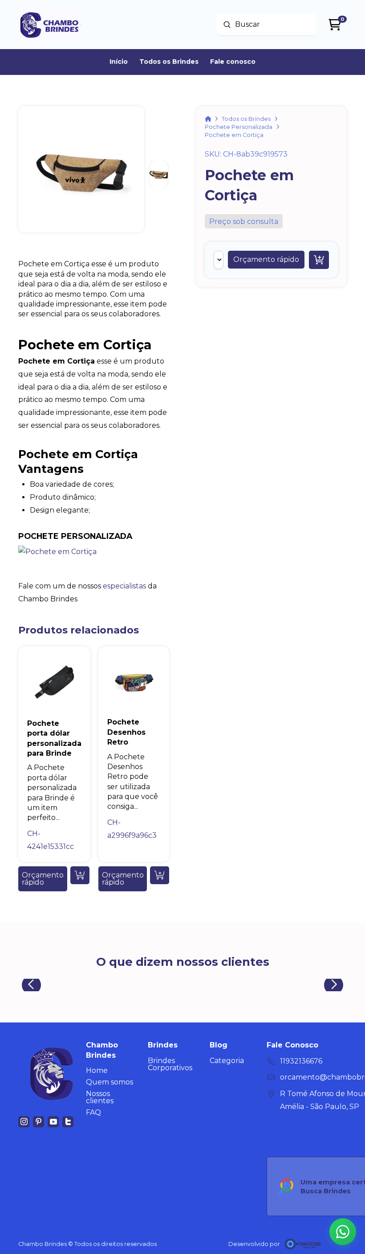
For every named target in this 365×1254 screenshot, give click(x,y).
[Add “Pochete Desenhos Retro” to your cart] (159, 875)
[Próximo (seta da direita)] (349, 627)
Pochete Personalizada (75, 536)
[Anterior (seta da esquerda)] (15, 627)
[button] (266, 260)
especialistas (124, 586)
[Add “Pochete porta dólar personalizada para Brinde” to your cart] (79, 875)
